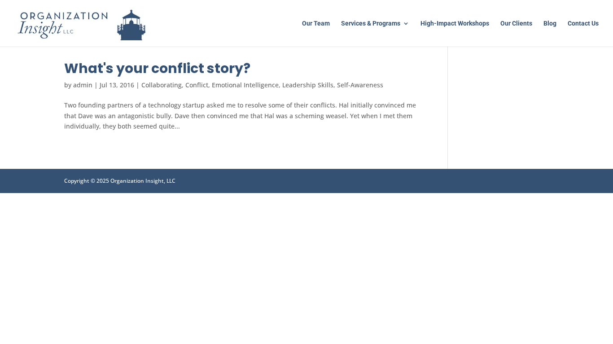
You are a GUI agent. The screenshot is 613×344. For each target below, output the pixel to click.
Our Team (316, 23)
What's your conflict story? (157, 68)
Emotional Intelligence (245, 85)
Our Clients (516, 23)
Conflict (196, 85)
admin (82, 85)
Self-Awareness (360, 85)
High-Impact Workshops (454, 23)
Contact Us (583, 23)
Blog (549, 23)
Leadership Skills (307, 85)
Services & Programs (370, 23)
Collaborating (161, 85)
